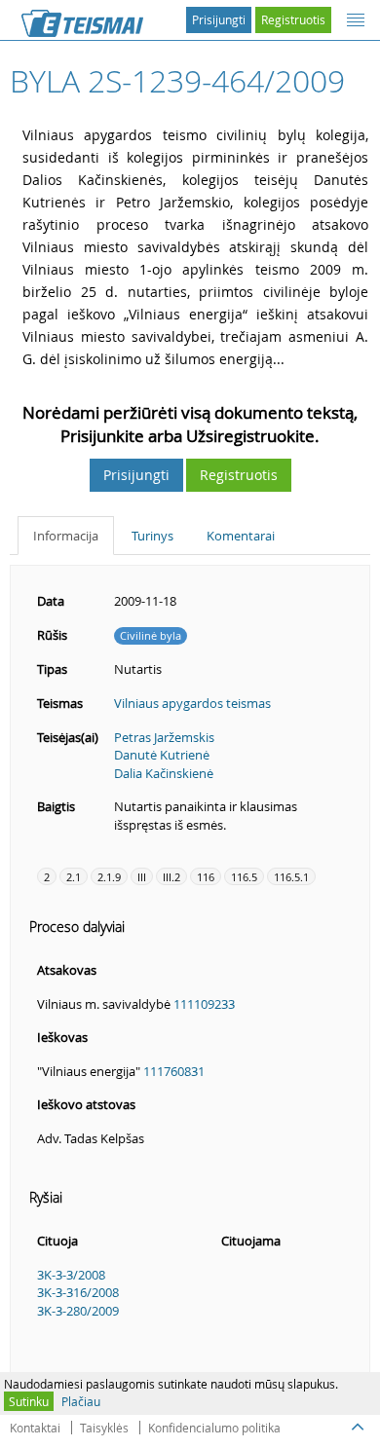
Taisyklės (104, 1427)
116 (205, 877)
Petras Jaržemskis (164, 737)
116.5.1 (291, 877)
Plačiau (80, 1401)
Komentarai (241, 535)
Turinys (152, 535)
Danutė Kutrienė (161, 754)
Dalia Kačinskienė (163, 773)
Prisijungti (219, 19)
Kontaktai (35, 1427)
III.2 (171, 877)
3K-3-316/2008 (78, 1292)
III (141, 877)
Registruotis (293, 19)
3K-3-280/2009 (78, 1310)
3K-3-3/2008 (71, 1274)
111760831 (174, 1071)
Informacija (65, 535)
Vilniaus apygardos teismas (192, 703)
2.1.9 (109, 877)
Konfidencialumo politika (214, 1427)
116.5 (244, 877)
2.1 (73, 877)
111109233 (204, 1004)
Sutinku (29, 1401)
